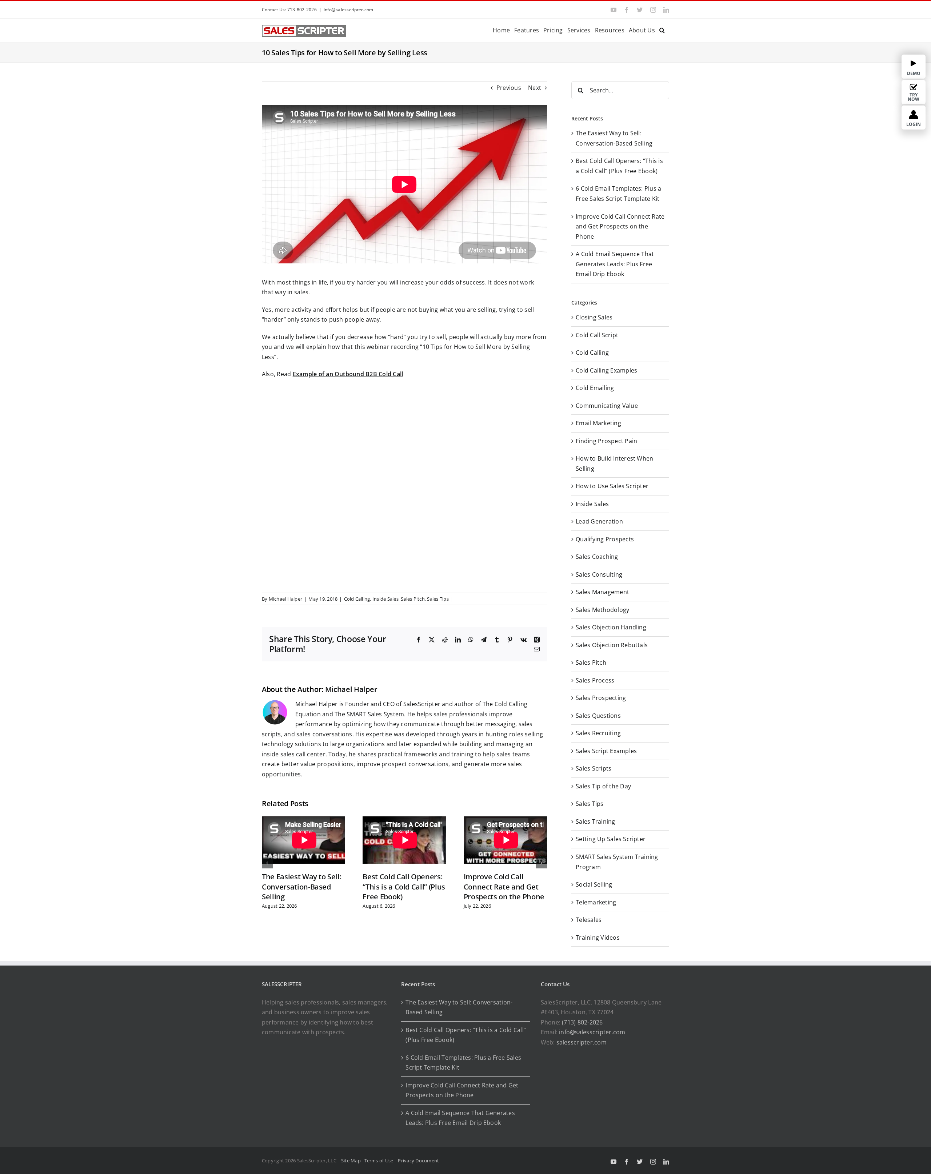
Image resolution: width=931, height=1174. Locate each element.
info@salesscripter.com (348, 10)
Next (534, 88)
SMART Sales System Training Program (617, 862)
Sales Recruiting (598, 733)
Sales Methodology (602, 610)
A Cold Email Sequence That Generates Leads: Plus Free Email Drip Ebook (615, 264)
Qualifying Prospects (605, 539)
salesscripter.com (581, 1042)
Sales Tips (437, 599)
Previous (508, 88)
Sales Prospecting (601, 698)
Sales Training (595, 821)
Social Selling (594, 884)
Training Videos (598, 938)
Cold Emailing (595, 388)
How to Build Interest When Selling (614, 463)
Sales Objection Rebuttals (612, 645)
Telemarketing (596, 902)
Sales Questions (598, 716)
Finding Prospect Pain (606, 441)
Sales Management (602, 592)
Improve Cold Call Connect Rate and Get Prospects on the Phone (504, 887)
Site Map (351, 1160)
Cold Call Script (597, 335)
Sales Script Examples (606, 751)
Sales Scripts (593, 768)
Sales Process (595, 680)
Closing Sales (594, 317)
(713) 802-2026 (582, 1022)
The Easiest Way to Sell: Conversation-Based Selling (301, 887)
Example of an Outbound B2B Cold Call (348, 374)
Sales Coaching (597, 557)
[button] (662, 29)
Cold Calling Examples (606, 370)
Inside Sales (385, 599)
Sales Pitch (413, 599)
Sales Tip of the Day (603, 786)
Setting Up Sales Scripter (611, 839)
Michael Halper (285, 599)
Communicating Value (607, 406)
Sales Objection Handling (611, 627)
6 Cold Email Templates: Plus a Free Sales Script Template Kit (463, 1063)
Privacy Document (418, 1160)
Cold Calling (357, 599)
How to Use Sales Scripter (612, 486)
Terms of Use (380, 1160)
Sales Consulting (599, 574)
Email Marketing (598, 423)
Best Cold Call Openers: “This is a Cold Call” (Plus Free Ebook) (404, 887)
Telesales (589, 920)
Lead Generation (599, 521)
